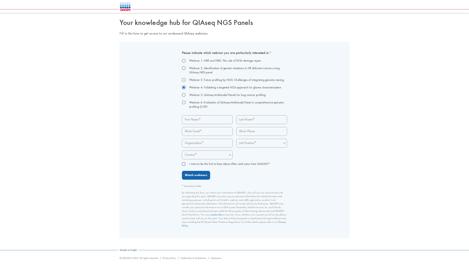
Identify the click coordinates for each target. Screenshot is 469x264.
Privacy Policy (169, 258)
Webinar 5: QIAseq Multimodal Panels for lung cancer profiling (227, 95)
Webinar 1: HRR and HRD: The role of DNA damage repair (225, 60)
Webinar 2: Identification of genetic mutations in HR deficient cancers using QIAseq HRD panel (234, 70)
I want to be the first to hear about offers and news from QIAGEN (229, 164)
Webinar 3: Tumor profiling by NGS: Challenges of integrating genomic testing (236, 80)
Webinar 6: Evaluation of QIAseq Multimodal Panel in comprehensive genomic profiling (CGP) (237, 104)
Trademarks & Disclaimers (193, 258)
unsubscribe (216, 215)
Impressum (216, 258)
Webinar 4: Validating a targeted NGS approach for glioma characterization (235, 87)
